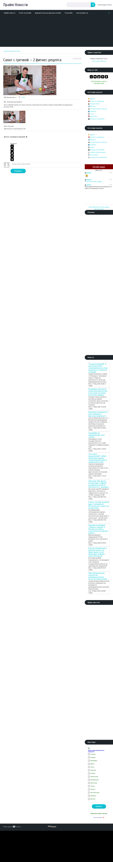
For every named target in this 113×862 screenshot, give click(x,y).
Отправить (18, 171)
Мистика (92, 799)
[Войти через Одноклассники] (12, 159)
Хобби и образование (97, 152)
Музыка (92, 106)
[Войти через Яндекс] (12, 156)
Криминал (93, 795)
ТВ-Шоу (92, 786)
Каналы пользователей (98, 157)
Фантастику (93, 783)
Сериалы (93, 111)
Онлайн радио (99, 167)
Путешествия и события (98, 109)
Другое (92, 99)
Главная (6, 51)
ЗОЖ (23, 97)
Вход (109, 5)
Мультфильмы (94, 779)
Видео (12, 51)
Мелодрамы (93, 760)
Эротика (92, 789)
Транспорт (93, 116)
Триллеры (93, 770)
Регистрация (102, 5)
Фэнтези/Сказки (94, 792)
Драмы (92, 763)
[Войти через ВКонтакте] (12, 149)
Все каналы (94, 155)
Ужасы (92, 767)
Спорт (18, 51)
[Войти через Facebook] (12, 152)
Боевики (92, 773)
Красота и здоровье (97, 101)
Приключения (94, 776)
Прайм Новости (15, 4)
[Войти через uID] (12, 146)
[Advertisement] (56, 31)
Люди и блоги (94, 104)
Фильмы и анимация (97, 119)
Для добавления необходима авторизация (99, 208)
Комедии (92, 757)
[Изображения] (14, 117)
